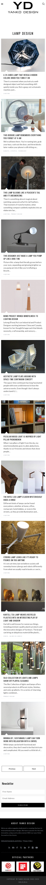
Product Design (16, 214)
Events (5, 636)
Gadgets (6, 151)
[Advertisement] (23, 23)
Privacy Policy (28, 841)
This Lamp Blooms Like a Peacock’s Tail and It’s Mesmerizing (21, 194)
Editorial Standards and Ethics (11, 841)
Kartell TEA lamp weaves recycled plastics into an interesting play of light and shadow (20, 617)
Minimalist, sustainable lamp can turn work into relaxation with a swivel (21, 740)
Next (34, 769)
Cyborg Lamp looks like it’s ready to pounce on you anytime (20, 559)
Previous (12, 769)
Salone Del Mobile (15, 636)
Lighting (6, 93)
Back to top (22, 882)
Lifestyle (13, 151)
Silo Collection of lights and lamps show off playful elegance (20, 679)
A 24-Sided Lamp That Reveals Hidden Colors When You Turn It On (20, 76)
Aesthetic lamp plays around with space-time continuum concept (19, 378)
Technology (22, 151)
